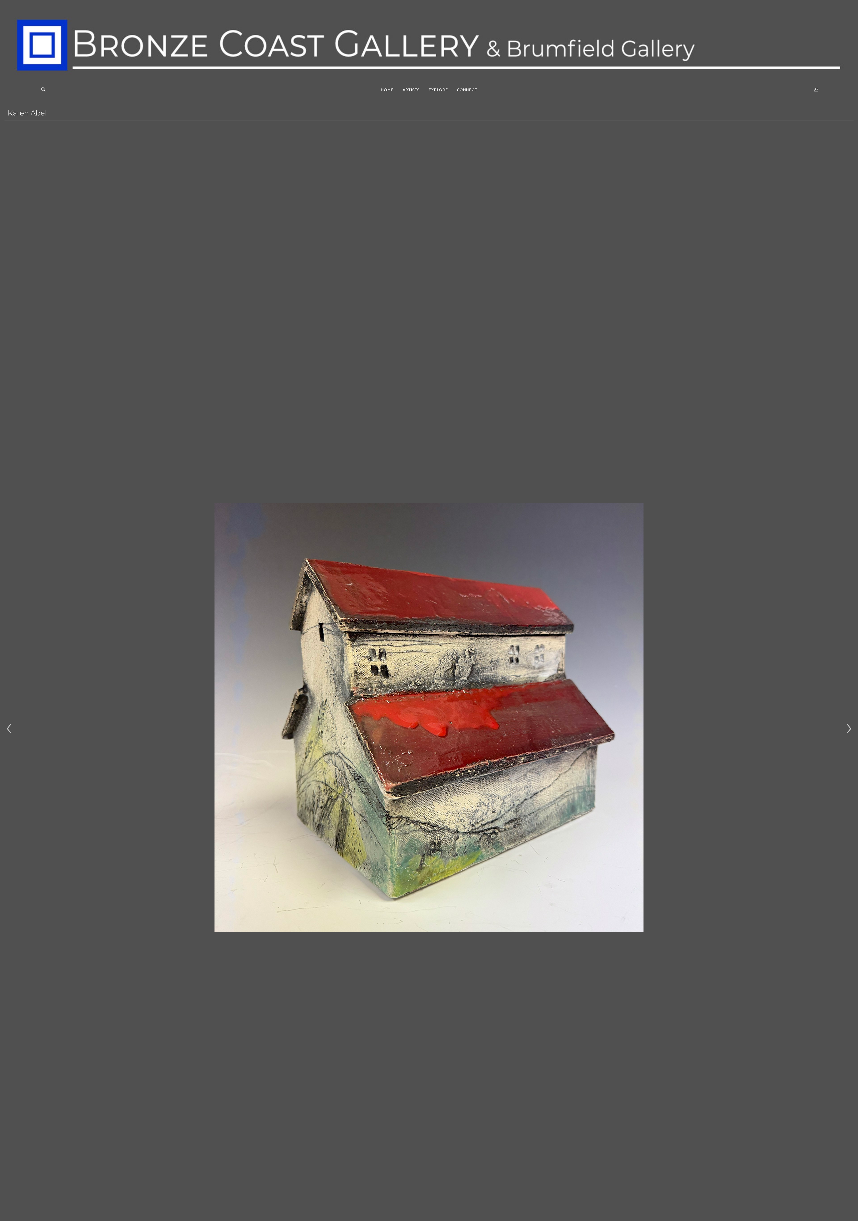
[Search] (43, 90)
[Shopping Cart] (816, 90)
